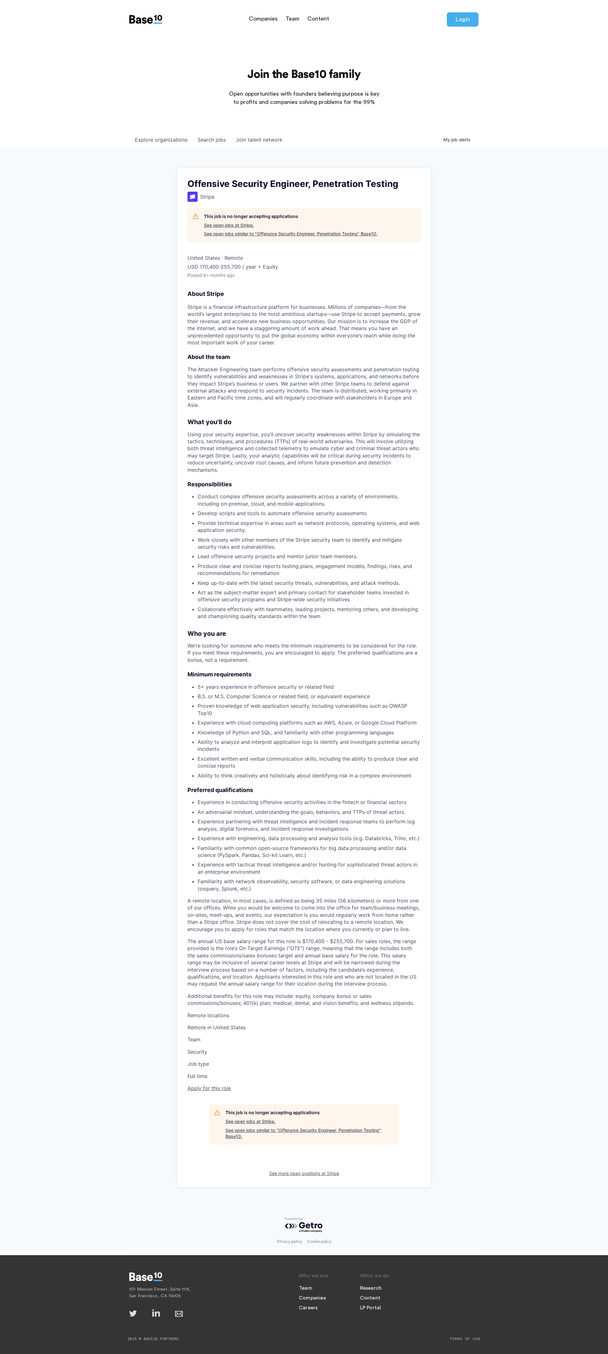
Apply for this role (209, 1088)
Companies (263, 19)
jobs (212, 140)
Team (293, 19)
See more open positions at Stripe (304, 1173)
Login (462, 19)
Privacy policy (289, 1241)
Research (371, 1288)
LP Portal (370, 1307)
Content (318, 19)
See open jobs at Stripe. (229, 225)
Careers (308, 1307)
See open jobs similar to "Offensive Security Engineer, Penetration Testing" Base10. (290, 233)
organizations (161, 140)
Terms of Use (465, 1339)
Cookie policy (319, 1241)
